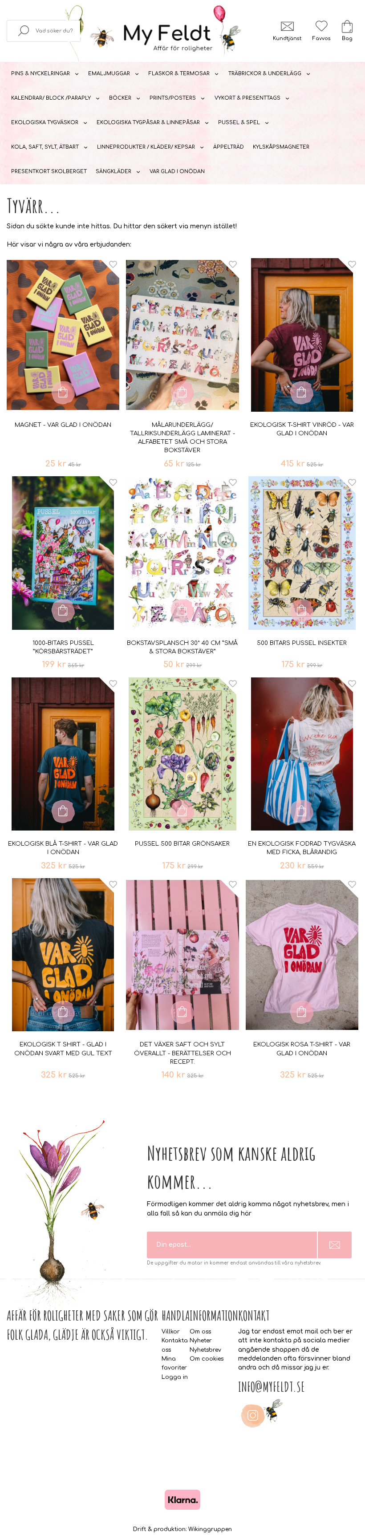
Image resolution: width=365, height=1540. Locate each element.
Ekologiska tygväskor (44, 123)
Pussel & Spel (239, 123)
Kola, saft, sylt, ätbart (45, 147)
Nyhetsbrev (205, 1350)
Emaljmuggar (109, 74)
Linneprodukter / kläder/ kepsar (146, 147)
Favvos (321, 38)
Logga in (175, 1377)
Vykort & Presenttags (247, 98)
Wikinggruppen (210, 1529)
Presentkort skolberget (49, 171)
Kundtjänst (287, 38)
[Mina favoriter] (321, 26)
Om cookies (206, 1359)
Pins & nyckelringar (40, 74)
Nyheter (201, 1340)
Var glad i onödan (177, 171)
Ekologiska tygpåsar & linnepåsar (148, 123)
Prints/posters (173, 98)
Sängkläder (113, 171)
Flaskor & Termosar (179, 74)
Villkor (171, 1332)
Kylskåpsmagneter (281, 147)
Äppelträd (228, 147)
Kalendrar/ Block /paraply (51, 98)
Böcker (120, 98)
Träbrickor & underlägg (264, 74)
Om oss (200, 1332)
